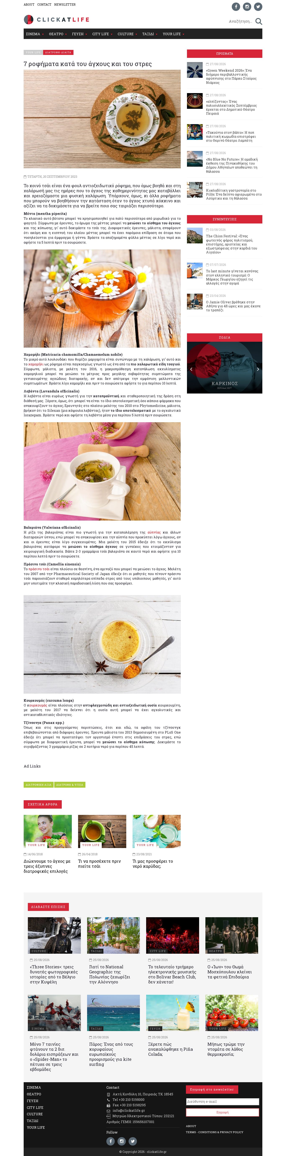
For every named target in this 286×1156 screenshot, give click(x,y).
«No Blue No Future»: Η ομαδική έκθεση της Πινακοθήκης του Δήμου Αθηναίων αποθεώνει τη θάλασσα (232, 165)
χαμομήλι (36, 364)
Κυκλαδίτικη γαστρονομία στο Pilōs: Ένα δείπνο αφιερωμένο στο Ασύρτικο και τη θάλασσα (234, 194)
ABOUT (29, 4)
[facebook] (236, 7)
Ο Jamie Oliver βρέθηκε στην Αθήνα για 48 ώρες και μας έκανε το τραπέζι (233, 306)
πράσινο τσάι (39, 569)
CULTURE (126, 34)
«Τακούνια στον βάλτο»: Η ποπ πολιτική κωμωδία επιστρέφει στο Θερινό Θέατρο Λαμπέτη (231, 136)
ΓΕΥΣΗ (78, 34)
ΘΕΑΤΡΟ (56, 34)
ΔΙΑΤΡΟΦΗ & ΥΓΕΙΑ (69, 784)
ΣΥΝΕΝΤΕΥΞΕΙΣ (225, 219)
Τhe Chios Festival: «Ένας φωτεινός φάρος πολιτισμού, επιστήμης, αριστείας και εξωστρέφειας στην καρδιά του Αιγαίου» (231, 244)
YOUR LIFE (172, 34)
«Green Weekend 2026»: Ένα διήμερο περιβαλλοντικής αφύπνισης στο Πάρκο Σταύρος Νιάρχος (231, 76)
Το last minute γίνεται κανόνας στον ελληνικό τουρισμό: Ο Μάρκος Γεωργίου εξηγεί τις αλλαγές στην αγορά (232, 277)
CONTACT (44, 4)
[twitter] (258, 7)
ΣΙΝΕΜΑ (33, 34)
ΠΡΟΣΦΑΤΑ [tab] (224, 54)
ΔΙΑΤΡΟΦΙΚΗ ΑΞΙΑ (39, 784)
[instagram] (247, 7)
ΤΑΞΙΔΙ (148, 34)
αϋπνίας (154, 532)
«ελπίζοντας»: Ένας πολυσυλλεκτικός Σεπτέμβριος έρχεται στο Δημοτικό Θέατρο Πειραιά (231, 107)
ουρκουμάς (38, 705)
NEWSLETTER (65, 4)
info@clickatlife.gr (129, 1110)
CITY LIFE (100, 34)
